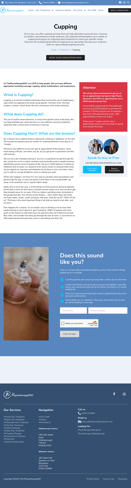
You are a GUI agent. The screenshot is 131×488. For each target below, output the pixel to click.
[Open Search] (128, 2)
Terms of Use (108, 479)
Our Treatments (43, 10)
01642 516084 (49, 2)
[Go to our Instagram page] (124, 2)
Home (31, 10)
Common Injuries (63, 10)
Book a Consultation (119, 10)
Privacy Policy (93, 479)
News (101, 10)
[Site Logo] (12, 10)
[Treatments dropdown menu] (52, 10)
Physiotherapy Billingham (89, 430)
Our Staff (92, 10)
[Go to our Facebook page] (120, 2)
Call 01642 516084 (92, 169)
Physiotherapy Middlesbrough (91, 433)
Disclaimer (122, 479)
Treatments (64, 49)
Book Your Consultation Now (66, 57)
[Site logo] (18, 394)
